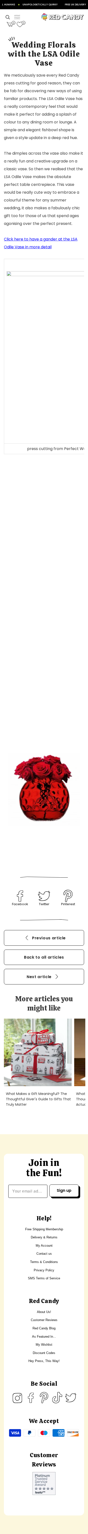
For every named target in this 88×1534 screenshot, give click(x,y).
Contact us (44, 1253)
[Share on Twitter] (44, 896)
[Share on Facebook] (20, 896)
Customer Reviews (44, 1320)
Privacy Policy (44, 1270)
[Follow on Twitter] (70, 1397)
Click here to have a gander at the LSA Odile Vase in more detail (40, 243)
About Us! (44, 1312)
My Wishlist (44, 1344)
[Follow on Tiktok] (57, 1397)
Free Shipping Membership (44, 1229)
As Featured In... (44, 1336)
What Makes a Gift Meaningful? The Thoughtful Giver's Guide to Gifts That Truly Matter (38, 1099)
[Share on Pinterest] (68, 896)
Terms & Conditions (44, 1262)
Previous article (49, 938)
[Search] (7, 17)
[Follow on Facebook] (30, 1397)
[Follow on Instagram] (17, 1397)
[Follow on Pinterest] (44, 1397)
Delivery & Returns (44, 1237)
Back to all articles (44, 957)
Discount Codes (44, 1353)
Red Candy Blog (44, 1328)
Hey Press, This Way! (44, 1361)
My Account (44, 1245)
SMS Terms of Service (44, 1278)
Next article (39, 977)
